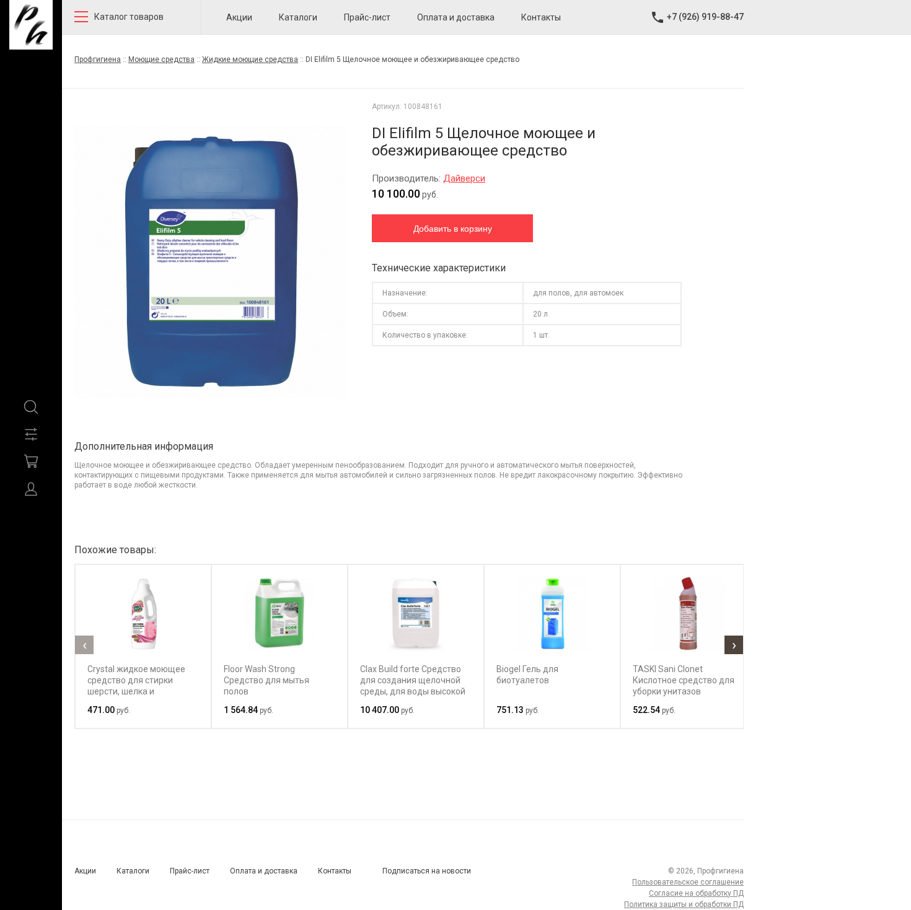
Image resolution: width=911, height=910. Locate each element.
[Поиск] (31, 407)
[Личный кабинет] (31, 488)
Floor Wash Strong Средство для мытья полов (266, 680)
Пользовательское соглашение (688, 882)
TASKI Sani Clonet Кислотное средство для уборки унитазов (683, 680)
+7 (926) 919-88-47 (705, 17)
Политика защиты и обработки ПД (684, 904)
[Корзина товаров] (31, 461)
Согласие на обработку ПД (696, 893)
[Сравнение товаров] (31, 434)
